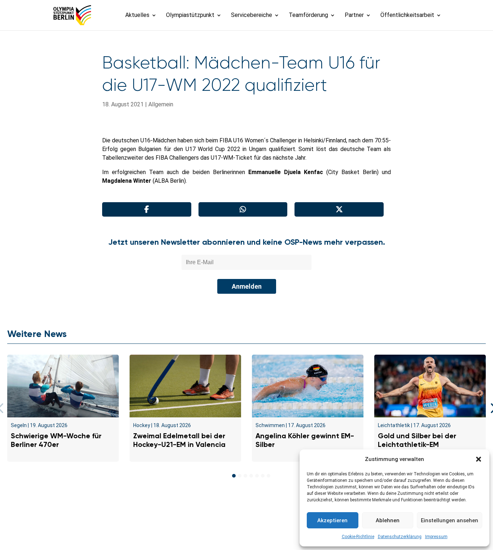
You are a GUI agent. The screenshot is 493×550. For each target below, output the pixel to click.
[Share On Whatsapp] (243, 209)
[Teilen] (146, 209)
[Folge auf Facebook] (230, 530)
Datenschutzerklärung (400, 536)
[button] (478, 459)
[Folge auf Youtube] (262, 530)
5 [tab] (257, 476)
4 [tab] (251, 476)
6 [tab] (263, 476)
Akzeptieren (332, 520)
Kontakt (125, 513)
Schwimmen (270, 425)
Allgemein (160, 104)
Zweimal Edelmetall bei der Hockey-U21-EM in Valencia (179, 440)
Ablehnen (388, 520)
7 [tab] (268, 476)
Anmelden (247, 286)
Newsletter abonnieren (174, 513)
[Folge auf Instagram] (246, 530)
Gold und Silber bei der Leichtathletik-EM (417, 440)
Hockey (141, 425)
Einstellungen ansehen (449, 520)
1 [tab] (234, 476)
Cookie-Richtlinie (358, 536)
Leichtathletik (394, 425)
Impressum (436, 536)
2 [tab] (239, 476)
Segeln (19, 425)
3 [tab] (245, 476)
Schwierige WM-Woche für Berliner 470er (56, 440)
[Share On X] (339, 209)
